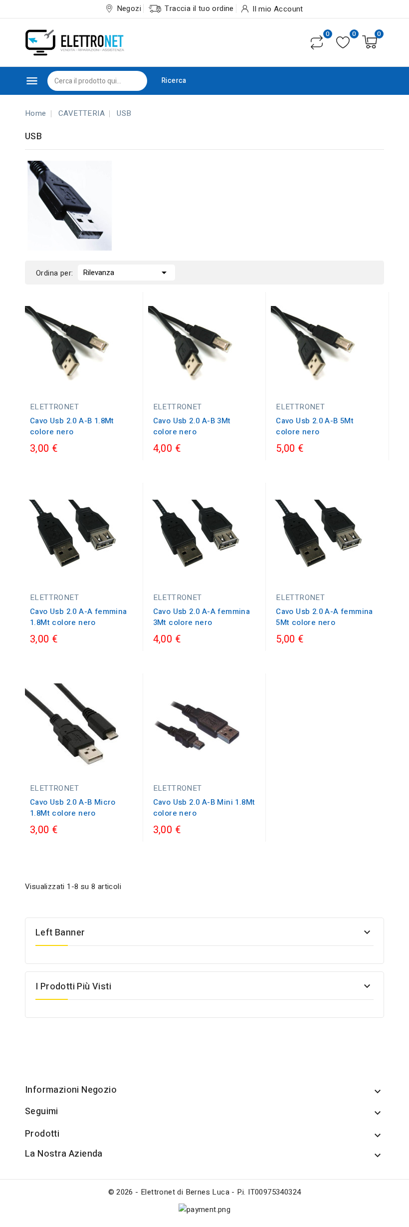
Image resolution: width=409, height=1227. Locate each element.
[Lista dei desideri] (343, 42)
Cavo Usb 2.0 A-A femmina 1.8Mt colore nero (78, 617)
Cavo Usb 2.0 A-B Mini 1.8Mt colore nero (204, 808)
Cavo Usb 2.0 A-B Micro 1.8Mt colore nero (73, 808)
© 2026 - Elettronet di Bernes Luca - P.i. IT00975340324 (204, 1192)
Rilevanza (126, 273)
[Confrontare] (317, 42)
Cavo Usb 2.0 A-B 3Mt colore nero (192, 426)
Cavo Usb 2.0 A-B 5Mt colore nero (315, 426)
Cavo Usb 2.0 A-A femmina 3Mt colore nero (201, 617)
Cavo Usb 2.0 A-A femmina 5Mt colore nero (324, 617)
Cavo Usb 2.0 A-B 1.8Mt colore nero (72, 426)
